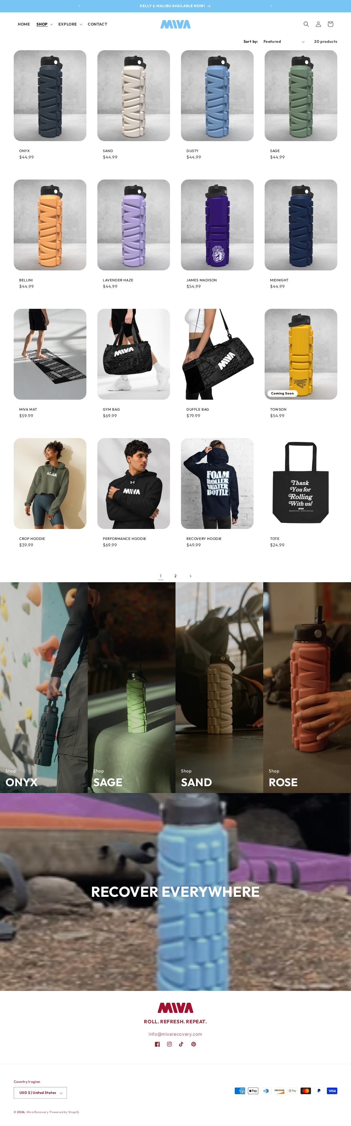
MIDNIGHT (279, 280)
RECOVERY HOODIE (204, 538)
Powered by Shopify (65, 1112)
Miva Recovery (38, 1112)
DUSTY (192, 151)
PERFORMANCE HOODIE (124, 538)
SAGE (275, 151)
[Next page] (190, 576)
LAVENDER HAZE (118, 280)
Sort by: (251, 41)
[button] (44, 24)
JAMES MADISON (201, 280)
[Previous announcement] (79, 6)
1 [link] (161, 576)
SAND (108, 151)
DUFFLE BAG (197, 409)
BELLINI (26, 280)
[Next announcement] (271, 6)
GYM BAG (111, 409)
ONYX (24, 151)
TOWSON (278, 409)
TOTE (274, 538)
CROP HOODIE (32, 538)
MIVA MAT (28, 409)
